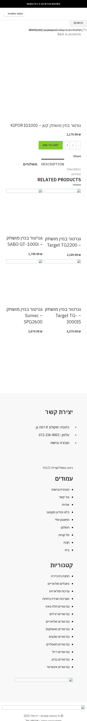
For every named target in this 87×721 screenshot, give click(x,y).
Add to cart (51, 145)
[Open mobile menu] (82, 14)
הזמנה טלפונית (15, 13)
